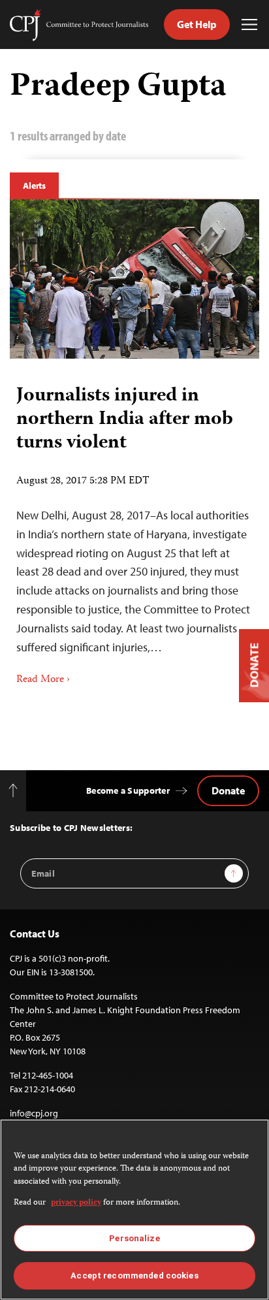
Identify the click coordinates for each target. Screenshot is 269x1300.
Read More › (43, 680)
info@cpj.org (34, 1113)
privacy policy (76, 1203)
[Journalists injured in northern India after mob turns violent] (134, 279)
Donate (228, 790)
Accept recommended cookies (134, 1275)
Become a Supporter (128, 790)
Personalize (134, 1238)
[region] (134, 1209)
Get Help (197, 24)
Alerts (34, 185)
